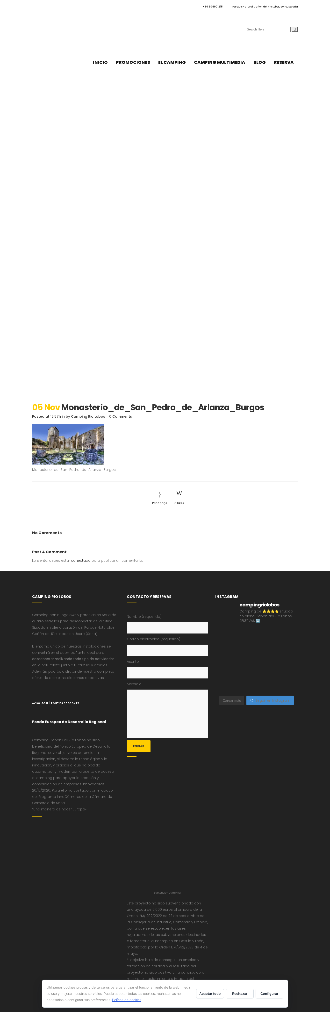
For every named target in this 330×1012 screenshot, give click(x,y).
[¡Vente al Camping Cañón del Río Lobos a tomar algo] (288, 673)
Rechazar (240, 993)
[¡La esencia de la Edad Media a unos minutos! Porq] (267, 686)
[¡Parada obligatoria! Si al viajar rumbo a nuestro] (246, 660)
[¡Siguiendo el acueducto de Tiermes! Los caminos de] (246, 647)
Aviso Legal (40, 703)
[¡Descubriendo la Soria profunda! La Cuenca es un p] (267, 673)
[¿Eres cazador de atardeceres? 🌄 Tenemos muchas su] (224, 647)
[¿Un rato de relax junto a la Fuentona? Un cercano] (224, 673)
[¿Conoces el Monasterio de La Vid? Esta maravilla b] (288, 634)
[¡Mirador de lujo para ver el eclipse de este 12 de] (224, 660)
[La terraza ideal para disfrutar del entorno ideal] (267, 634)
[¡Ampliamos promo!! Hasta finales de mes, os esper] (288, 686)
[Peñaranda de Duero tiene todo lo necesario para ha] (224, 634)
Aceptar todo (210, 993)
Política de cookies (126, 1000)
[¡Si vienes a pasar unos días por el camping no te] (224, 686)
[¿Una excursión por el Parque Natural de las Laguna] (246, 686)
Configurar (269, 993)
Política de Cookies (65, 703)
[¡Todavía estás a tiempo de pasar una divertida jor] (288, 660)
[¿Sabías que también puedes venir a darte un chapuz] (267, 660)
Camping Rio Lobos (88, 416)
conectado (81, 560)
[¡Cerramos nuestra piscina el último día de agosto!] (246, 634)
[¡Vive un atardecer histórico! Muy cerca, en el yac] (246, 673)
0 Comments (120, 416)
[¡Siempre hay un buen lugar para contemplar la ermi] (288, 647)
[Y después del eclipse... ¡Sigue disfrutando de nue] (267, 647)
